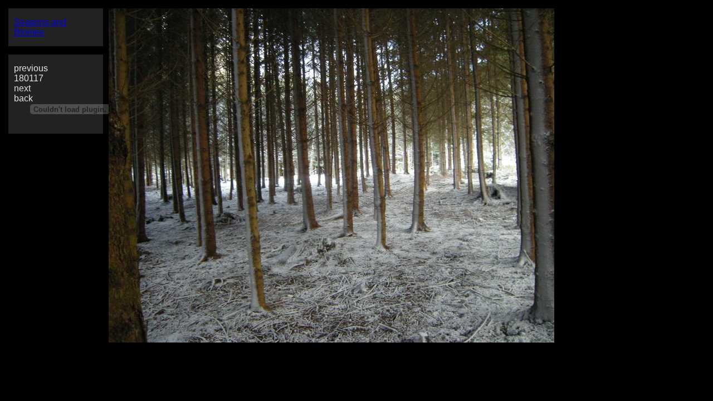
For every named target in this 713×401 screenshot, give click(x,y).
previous (31, 68)
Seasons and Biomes (40, 27)
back (23, 98)
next (22, 88)
